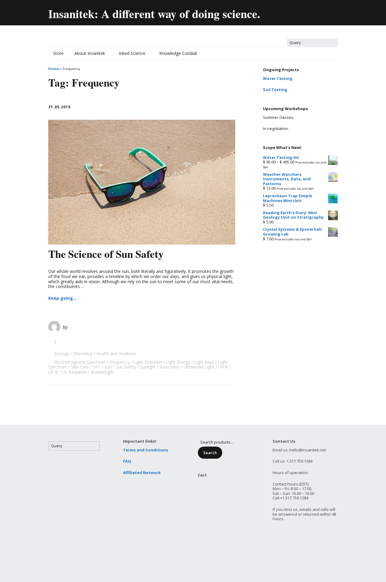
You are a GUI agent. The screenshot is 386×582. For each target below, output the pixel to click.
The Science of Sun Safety (106, 253)
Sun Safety (125, 367)
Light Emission (148, 362)
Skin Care (80, 367)
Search (210, 452)
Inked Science (132, 53)
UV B (53, 372)
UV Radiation (74, 372)
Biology (61, 353)
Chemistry (82, 353)
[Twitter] (281, 11)
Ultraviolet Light (199, 367)
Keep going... (62, 298)
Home (53, 68)
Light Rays (204, 362)
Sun (108, 367)
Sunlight (148, 367)
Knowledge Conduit (178, 53)
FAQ (127, 461)
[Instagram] (333, 11)
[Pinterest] (320, 11)
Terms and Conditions (145, 450)
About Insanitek (89, 53)
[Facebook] (294, 11)
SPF (96, 367)
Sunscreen (170, 367)
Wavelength (102, 372)
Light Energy (178, 362)
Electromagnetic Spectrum (80, 362)
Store (58, 53)
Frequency (119, 362)
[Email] (268, 11)
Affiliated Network (142, 472)
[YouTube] (307, 11)
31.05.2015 (59, 106)
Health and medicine (116, 353)
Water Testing (278, 78)
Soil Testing (275, 89)
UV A (223, 367)
